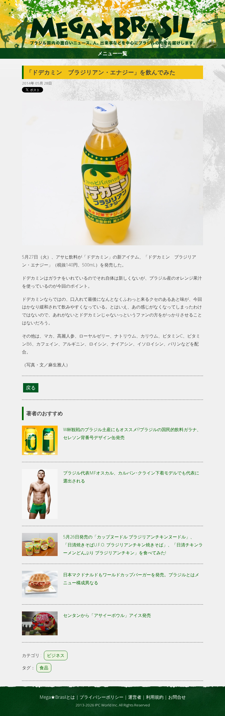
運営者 (134, 697)
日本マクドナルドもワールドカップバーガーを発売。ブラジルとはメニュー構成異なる (131, 579)
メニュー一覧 (112, 53)
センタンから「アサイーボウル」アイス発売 (107, 615)
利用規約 (155, 697)
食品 (44, 668)
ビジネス (55, 655)
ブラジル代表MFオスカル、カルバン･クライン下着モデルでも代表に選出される (131, 477)
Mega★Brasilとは (57, 697)
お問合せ (177, 697)
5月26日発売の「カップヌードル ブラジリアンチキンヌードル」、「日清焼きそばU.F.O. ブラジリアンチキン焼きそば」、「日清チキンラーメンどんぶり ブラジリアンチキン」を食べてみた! (133, 545)
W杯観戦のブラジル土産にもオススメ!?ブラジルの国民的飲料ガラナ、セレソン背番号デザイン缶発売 (132, 433)
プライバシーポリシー (101, 697)
